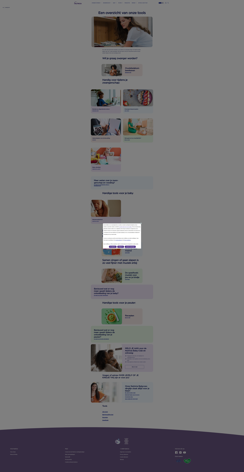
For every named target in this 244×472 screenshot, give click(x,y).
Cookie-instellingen (130, 246)
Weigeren (121, 246)
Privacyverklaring (127, 240)
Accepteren (112, 246)
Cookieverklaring (118, 240)
